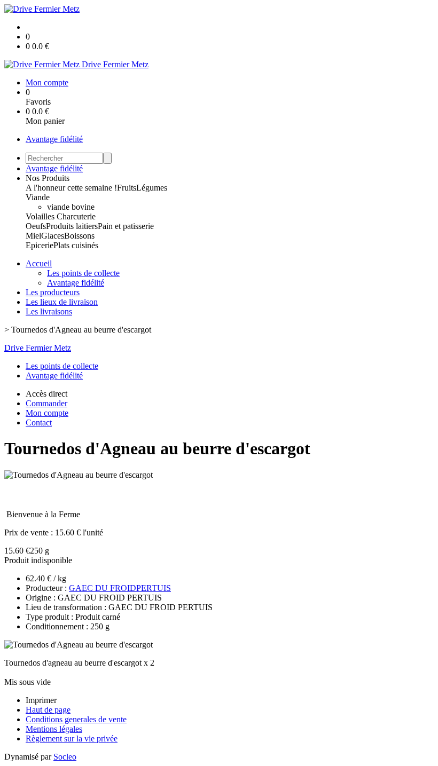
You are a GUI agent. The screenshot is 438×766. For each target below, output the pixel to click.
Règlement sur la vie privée (72, 738)
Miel (33, 235)
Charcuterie (76, 216)
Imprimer (41, 700)
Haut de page (48, 709)
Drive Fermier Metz (37, 347)
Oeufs (36, 226)
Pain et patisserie (126, 226)
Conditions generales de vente (76, 719)
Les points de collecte (83, 273)
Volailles (41, 216)
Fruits (126, 187)
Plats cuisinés (75, 245)
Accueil (39, 263)
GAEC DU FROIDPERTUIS (120, 588)
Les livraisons (49, 311)
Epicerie (39, 245)
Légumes (151, 187)
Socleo (64, 756)
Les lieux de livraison (62, 301)
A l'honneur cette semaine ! (71, 187)
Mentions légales (54, 728)
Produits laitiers (72, 226)
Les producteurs (53, 292)
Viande (38, 197)
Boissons (79, 235)
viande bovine (71, 206)
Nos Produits (47, 178)
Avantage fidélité (54, 139)
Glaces (52, 235)
